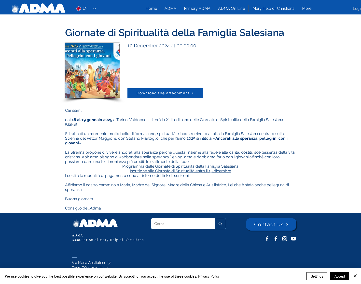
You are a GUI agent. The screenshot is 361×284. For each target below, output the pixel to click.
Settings (317, 276)
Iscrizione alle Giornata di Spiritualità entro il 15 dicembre (180, 171)
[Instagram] (284, 238)
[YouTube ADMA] (293, 238)
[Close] (355, 276)
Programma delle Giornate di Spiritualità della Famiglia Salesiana (180, 166)
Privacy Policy (209, 276)
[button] (170, 8)
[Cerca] (220, 223)
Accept (339, 276)
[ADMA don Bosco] (267, 238)
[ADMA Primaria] (276, 238)
